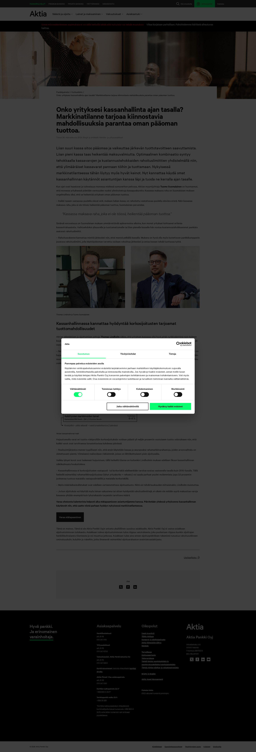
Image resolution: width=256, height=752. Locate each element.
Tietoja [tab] (172, 354)
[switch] (111, 394)
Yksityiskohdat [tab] (128, 354)
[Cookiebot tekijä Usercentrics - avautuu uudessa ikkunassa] (178, 344)
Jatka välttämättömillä (127, 406)
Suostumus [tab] (84, 354)
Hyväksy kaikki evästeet (170, 406)
